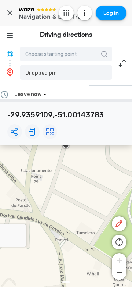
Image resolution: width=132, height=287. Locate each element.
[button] (66, 72)
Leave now (27, 94)
